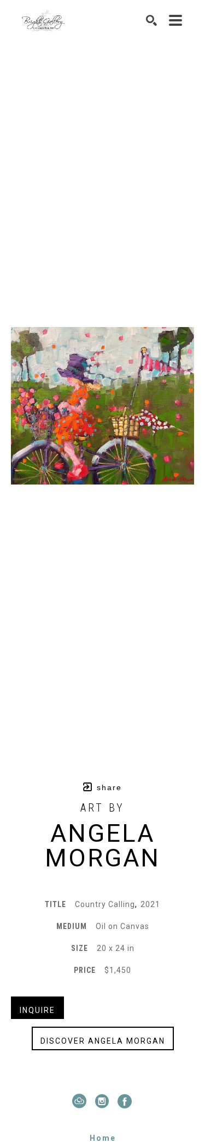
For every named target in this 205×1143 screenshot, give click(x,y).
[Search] (152, 20)
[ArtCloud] (81, 1101)
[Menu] (176, 20)
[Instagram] (104, 1101)
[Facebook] (125, 1101)
